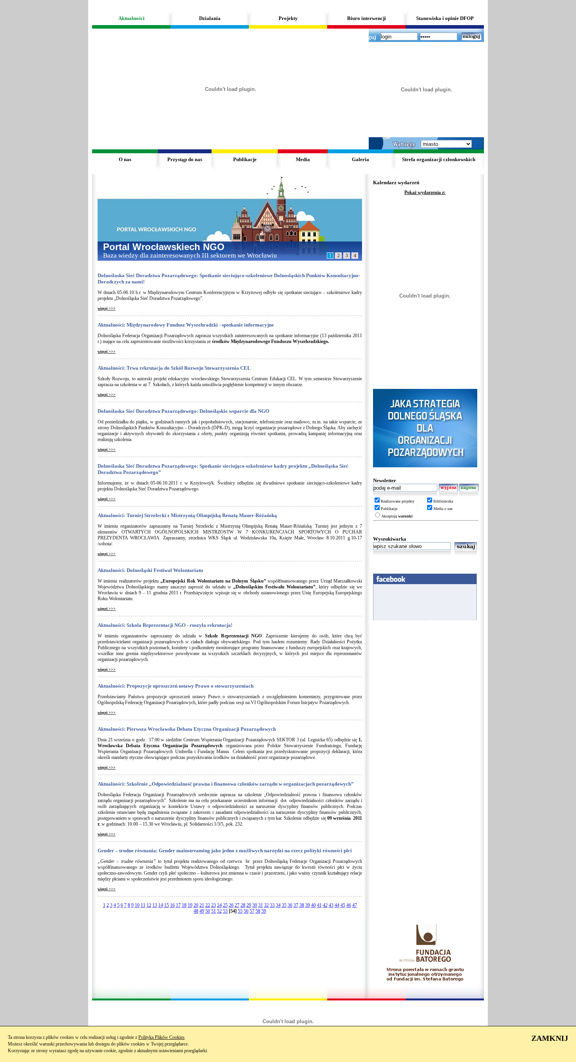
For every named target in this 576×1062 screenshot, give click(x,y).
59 (263, 911)
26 (231, 905)
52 (219, 911)
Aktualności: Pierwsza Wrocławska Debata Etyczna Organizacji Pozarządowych (187, 729)
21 (201, 905)
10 (137, 905)
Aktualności (131, 18)
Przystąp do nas (184, 159)
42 (325, 905)
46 (348, 905)
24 (219, 905)
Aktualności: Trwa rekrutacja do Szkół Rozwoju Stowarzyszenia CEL (174, 368)
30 (254, 905)
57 (252, 911)
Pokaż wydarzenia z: (425, 192)
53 (225, 911)
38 (301, 905)
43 (331, 905)
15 (166, 905)
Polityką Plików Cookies (161, 1037)
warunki (405, 516)
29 (248, 905)
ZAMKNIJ (549, 1038)
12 (149, 905)
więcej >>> (107, 308)
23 (213, 905)
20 (196, 905)
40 (313, 905)
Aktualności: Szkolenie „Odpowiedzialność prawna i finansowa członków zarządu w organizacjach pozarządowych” (226, 784)
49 (201, 911)
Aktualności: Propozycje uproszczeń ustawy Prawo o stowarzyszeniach (176, 686)
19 (190, 905)
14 (160, 905)
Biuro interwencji (366, 18)
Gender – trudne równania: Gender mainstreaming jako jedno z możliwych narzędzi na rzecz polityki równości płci (225, 850)
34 (278, 905)
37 (295, 905)
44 (337, 905)
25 (225, 905)
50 (207, 911)
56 (246, 911)
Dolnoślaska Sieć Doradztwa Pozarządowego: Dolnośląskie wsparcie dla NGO (183, 411)
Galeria (360, 159)
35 (284, 905)
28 (243, 905)
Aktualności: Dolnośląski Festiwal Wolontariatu (150, 570)
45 (343, 905)
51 (213, 911)
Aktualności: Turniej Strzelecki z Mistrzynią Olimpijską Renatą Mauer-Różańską (187, 515)
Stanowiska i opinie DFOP (445, 18)
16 (172, 905)
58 (257, 911)
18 (184, 905)
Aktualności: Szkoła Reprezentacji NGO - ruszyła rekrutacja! (165, 625)
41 (319, 905)
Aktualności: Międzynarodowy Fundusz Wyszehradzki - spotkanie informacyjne (186, 325)
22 (207, 905)
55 (240, 911)
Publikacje (245, 159)
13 (154, 905)
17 (178, 905)
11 (143, 905)
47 (354, 905)
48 (196, 911)
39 (307, 905)
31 (260, 905)
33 (272, 905)
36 (290, 905)
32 (266, 905)
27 (237, 905)
